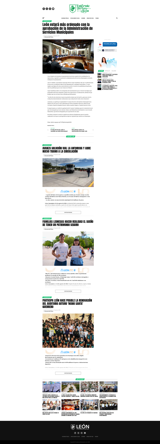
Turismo (97, 18)
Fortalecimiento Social (75, 18)
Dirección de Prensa (49, 37)
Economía (83, 18)
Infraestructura (90, 18)
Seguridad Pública (65, 18)
